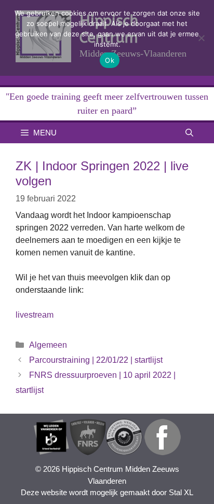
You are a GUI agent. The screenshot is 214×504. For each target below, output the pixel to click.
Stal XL (181, 492)
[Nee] (201, 38)
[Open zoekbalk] (189, 132)
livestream (35, 314)
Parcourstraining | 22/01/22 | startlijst (96, 360)
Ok (109, 60)
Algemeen (48, 344)
